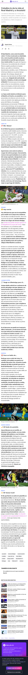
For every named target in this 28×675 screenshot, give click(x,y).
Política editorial (18, 655)
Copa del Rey (12, 638)
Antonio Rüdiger (11, 553)
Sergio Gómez (8, 44)
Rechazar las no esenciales (14, 672)
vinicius (21, 561)
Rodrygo (4, 561)
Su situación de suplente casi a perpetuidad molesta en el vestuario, (14, 516)
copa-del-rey (11, 556)
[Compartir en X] (8, 48)
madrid (3, 558)
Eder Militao (18, 556)
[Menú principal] (2, 1)
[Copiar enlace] (2, 48)
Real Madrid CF (19, 558)
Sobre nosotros (10, 655)
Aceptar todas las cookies (14, 668)
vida (9, 561)
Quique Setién (10, 558)
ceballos (4, 556)
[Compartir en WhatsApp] (5, 48)
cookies (7, 663)
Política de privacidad (18, 661)
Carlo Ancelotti (21, 553)
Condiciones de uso (6, 661)
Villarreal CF (14, 561)
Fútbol (6, 638)
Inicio (2, 638)
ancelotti (4, 553)
